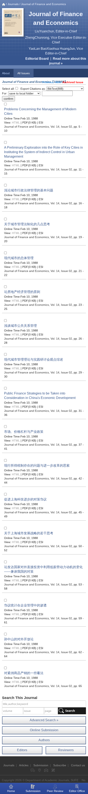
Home (11, 791)
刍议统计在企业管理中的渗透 (25, 605)
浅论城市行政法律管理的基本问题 (28, 190)
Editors (22, 750)
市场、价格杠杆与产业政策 (23, 431)
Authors (44, 740)
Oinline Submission (44, 730)
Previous (48, 82)
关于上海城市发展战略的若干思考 (28, 533)
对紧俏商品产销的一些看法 (23, 673)
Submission (40, 765)
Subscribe (59, 765)
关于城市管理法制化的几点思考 (27, 224)
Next (58, 82)
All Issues (23, 73)
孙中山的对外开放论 (19, 639)
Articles (23, 765)
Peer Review (55, 791)
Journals (13, 4)
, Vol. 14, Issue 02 (38, 126)
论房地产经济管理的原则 (22, 292)
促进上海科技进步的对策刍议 (25, 499)
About (6, 73)
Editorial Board (37, 58)
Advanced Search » (44, 720)
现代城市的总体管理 (19, 258)
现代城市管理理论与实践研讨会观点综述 (33, 359)
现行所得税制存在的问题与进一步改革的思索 (37, 465)
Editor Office (77, 791)
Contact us (78, 765)
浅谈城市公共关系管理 (20, 325)
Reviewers (66, 750)
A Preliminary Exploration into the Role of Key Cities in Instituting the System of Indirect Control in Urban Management (43, 152)
